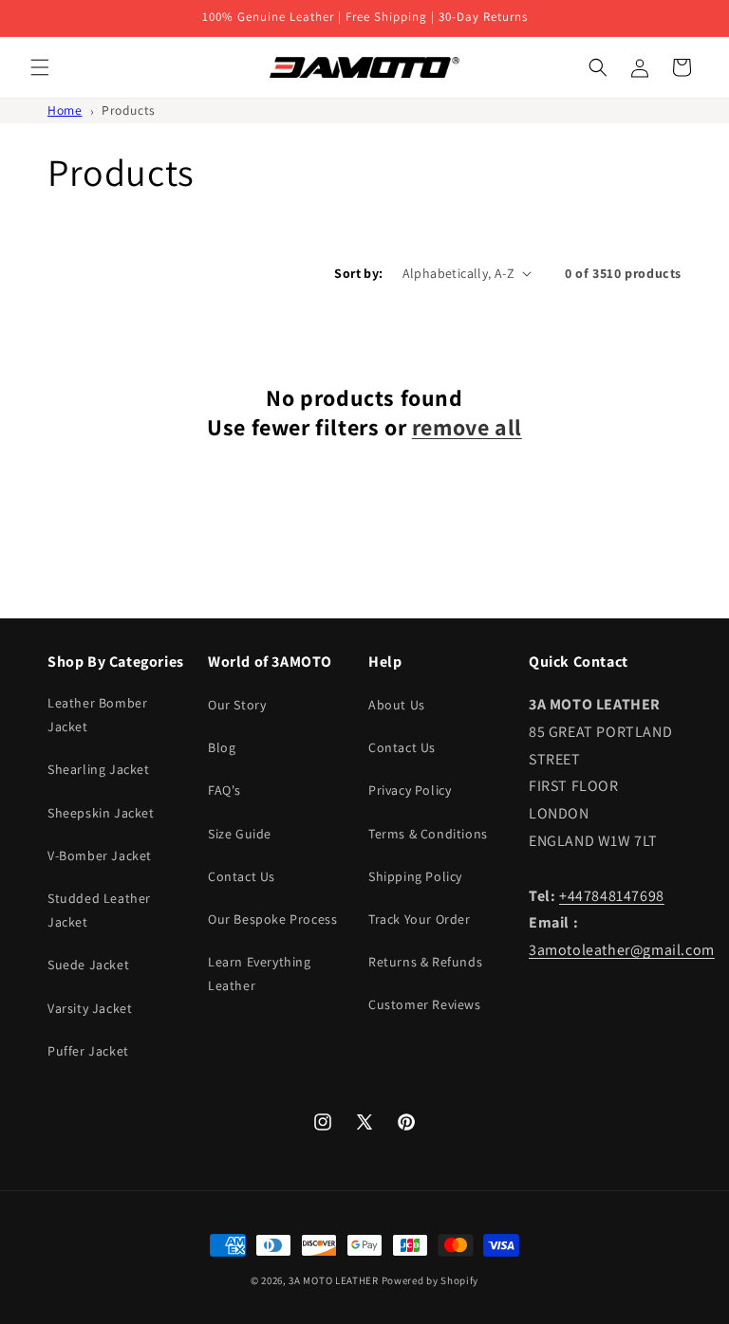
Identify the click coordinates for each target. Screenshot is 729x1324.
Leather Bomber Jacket (97, 714)
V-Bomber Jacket (99, 855)
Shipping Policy (415, 876)
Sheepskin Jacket (101, 812)
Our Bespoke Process (272, 919)
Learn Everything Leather (259, 973)
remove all (467, 427)
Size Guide (239, 833)
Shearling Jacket (98, 769)
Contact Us (241, 876)
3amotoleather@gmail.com (622, 950)
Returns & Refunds (425, 961)
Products (129, 110)
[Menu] (40, 67)
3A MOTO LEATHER (334, 1280)
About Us (396, 704)
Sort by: (358, 273)
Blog (221, 747)
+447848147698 (611, 896)
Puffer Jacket (88, 1050)
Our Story (237, 704)
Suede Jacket (88, 964)
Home (64, 110)
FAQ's (224, 790)
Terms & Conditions (428, 833)
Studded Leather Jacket (99, 910)
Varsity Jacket (89, 1008)
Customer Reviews (424, 1004)
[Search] (598, 67)
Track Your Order (419, 919)
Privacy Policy (409, 790)
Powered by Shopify (430, 1280)
